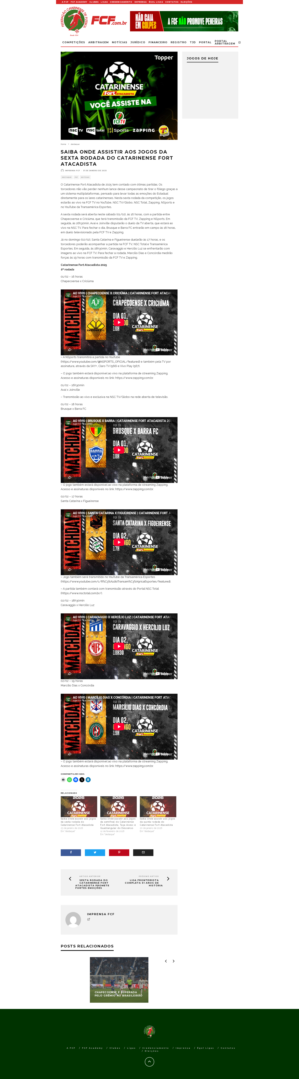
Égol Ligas (156, 2)
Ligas (104, 2)
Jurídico (138, 42)
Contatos (172, 2)
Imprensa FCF (72, 171)
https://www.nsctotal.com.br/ (81, 593)
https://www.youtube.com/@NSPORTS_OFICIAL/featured (100, 361)
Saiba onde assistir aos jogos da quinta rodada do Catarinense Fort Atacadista (157, 821)
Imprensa (140, 2)
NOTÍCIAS (85, 177)
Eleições (186, 2)
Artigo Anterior (90, 876)
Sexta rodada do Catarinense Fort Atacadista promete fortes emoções (92, 884)
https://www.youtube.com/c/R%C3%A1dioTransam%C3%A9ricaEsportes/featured (116, 581)
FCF (76, 177)
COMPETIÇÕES (73, 42)
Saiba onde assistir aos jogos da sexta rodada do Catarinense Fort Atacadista (78, 821)
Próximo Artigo (149, 876)
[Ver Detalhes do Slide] (184, 21)
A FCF (65, 2)
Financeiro (158, 42)
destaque (66, 177)
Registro (179, 42)
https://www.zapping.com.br (134, 489)
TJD (193, 42)
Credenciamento (121, 2)
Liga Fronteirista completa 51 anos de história (144, 883)
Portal (205, 42)
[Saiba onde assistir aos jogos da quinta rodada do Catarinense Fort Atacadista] (158, 806)
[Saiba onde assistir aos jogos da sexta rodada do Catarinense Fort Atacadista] (79, 806)
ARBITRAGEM (98, 42)
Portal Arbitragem (225, 42)
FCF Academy (79, 2)
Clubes (94, 2)
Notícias (119, 42)
